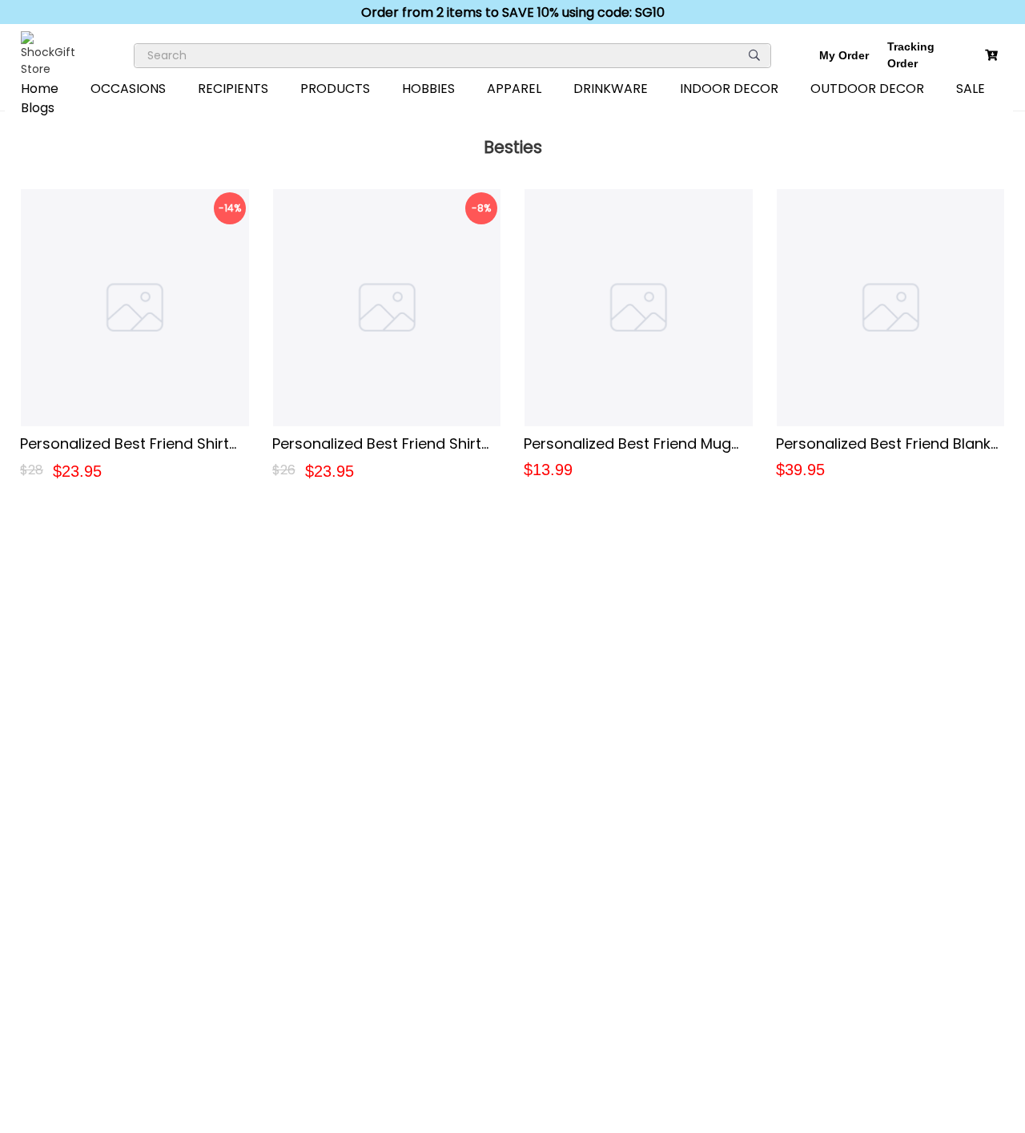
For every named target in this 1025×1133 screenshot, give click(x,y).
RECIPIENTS (233, 88)
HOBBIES (428, 88)
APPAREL (514, 88)
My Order (844, 55)
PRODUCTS (335, 88)
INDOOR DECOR (729, 88)
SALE (970, 88)
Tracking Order (911, 55)
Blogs (37, 108)
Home (39, 88)
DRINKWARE (610, 88)
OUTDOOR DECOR (867, 88)
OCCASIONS (128, 88)
